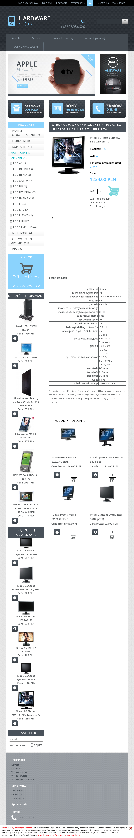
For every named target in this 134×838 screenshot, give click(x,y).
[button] (14, 83)
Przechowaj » (97, 206)
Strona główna (65, 125)
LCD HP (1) (20, 186)
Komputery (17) (23, 147)
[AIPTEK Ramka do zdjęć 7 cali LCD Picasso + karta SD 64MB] (26, 496)
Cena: (93, 173)
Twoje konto (17, 798)
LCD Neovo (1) (23, 215)
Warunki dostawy (64, 38)
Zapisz (38, 745)
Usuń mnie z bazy (18, 745)
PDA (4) (17, 249)
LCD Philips (21, 221)
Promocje (61, 2)
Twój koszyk (17, 790)
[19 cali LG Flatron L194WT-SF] (26, 607)
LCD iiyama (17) (23, 198)
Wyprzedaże (78, 2)
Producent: (96, 148)
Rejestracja (102, 2)
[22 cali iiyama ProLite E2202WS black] (68, 434)
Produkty (92, 125)
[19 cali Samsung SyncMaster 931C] (26, 668)
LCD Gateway (22, 181)
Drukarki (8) (21, 141)
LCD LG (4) (20, 204)
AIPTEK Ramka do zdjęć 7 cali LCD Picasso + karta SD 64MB (26, 508)
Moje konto (118, 2)
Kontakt (15, 38)
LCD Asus (19, 163)
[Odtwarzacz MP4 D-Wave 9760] (26, 424)
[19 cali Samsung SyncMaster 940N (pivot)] (26, 574)
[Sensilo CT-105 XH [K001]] (26, 311)
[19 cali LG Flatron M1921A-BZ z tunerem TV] (26, 700)
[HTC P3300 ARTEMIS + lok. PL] (26, 461)
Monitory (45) (21, 153)
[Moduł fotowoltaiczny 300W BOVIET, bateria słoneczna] (26, 382)
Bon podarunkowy (27, 2)
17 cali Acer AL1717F (26, 357)
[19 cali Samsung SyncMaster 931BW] (26, 543)
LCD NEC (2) (21, 210)
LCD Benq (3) (22, 175)
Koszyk (26, 257)
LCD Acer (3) (18, 158)
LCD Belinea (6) (24, 169)
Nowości (47, 2)
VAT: (92, 155)
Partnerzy (37, 38)
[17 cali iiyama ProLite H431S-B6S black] (106, 437)
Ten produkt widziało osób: (105, 162)
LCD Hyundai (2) (24, 192)
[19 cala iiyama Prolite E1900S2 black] (68, 493)
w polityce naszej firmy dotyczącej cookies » (59, 835)
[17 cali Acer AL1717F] (26, 348)
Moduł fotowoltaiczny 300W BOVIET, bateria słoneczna (26, 402)
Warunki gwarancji (95, 38)
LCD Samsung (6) (25, 227)
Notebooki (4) (22, 233)
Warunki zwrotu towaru (24, 46)
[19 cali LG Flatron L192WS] (26, 638)
